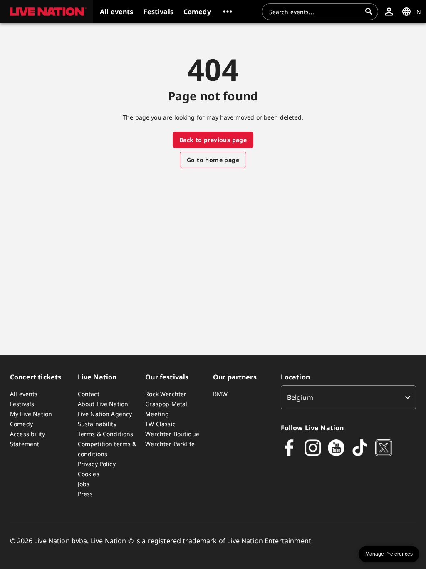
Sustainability (97, 424)
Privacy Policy (97, 464)
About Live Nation (103, 404)
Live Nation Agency (105, 414)
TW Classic (160, 424)
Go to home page (213, 160)
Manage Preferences (389, 554)
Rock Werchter (165, 394)
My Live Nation (31, 414)
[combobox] (315, 11)
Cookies (88, 474)
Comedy (21, 424)
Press (85, 494)
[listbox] (348, 397)
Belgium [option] (300, 397)
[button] (46, 11)
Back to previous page (213, 140)
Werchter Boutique (172, 434)
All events (24, 394)
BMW (220, 394)
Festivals (22, 404)
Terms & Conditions (106, 434)
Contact (88, 394)
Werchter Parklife (170, 444)
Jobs (84, 484)
